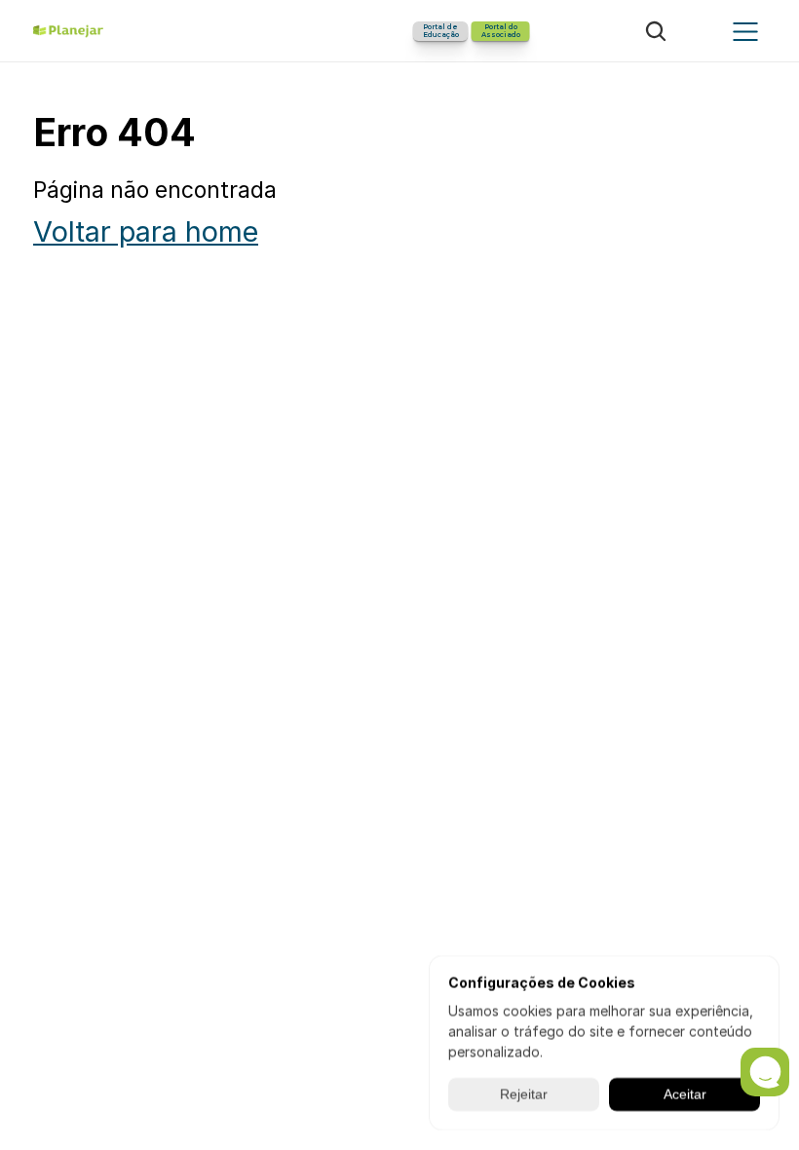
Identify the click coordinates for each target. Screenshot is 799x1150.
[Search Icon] (655, 31)
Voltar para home (145, 231)
